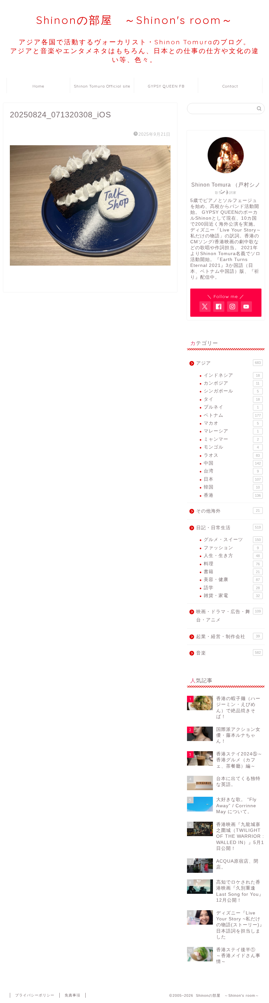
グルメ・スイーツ (232, 539)
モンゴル (231, 447)
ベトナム (232, 415)
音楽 (228, 653)
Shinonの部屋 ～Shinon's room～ (134, 20)
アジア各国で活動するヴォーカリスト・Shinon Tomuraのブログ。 (134, 51)
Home (38, 86)
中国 (232, 463)
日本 (232, 479)
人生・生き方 (232, 555)
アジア (228, 363)
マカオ (231, 423)
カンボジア (231, 383)
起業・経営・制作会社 (228, 636)
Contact (230, 86)
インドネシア (232, 375)
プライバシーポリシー (34, 995)
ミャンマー (231, 439)
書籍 (232, 571)
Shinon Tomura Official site (102, 86)
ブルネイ (231, 407)
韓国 (232, 487)
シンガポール (231, 391)
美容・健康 (232, 579)
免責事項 (72, 995)
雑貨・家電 (232, 595)
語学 (232, 587)
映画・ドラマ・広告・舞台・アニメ (228, 616)
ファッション (231, 547)
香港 (232, 495)
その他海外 (228, 511)
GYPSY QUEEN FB (166, 86)
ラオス (232, 455)
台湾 (231, 471)
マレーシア (231, 431)
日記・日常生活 (228, 527)
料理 (232, 563)
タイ (232, 399)
